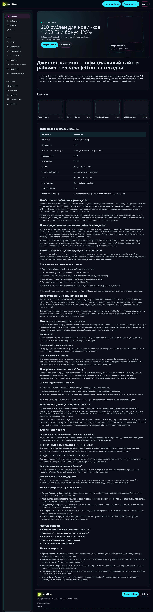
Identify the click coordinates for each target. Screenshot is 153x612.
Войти (145, 4)
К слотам (65, 44)
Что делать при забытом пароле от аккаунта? (63, 536)
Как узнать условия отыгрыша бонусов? (61, 540)
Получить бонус (111, 4)
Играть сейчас (130, 4)
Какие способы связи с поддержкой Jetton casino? (65, 533)
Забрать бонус (49, 44)
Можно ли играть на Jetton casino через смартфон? (66, 529)
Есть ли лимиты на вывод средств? (58, 543)
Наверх (39, 607)
